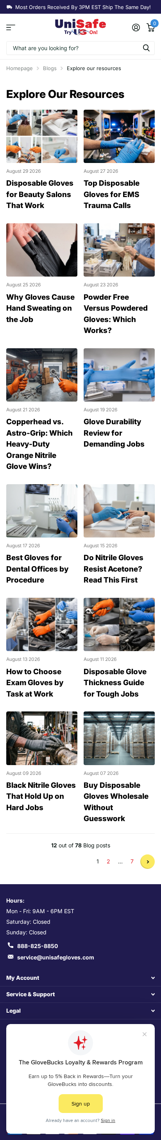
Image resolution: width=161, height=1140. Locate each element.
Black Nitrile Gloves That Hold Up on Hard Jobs (41, 796)
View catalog (10, 27)
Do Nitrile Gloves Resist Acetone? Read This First (113, 568)
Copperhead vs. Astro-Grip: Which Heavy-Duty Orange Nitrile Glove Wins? (39, 444)
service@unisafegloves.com (55, 957)
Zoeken (146, 48)
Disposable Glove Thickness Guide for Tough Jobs (115, 682)
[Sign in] (136, 27)
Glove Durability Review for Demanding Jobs (114, 433)
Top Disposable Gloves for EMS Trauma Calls (112, 194)
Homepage (19, 68)
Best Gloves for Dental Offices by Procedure (37, 568)
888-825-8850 (37, 946)
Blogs (50, 68)
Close (80, 978)
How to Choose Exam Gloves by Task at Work (35, 682)
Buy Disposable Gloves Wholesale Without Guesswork (116, 802)
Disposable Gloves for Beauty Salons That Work (39, 194)
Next (147, 861)
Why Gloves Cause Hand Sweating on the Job (40, 308)
